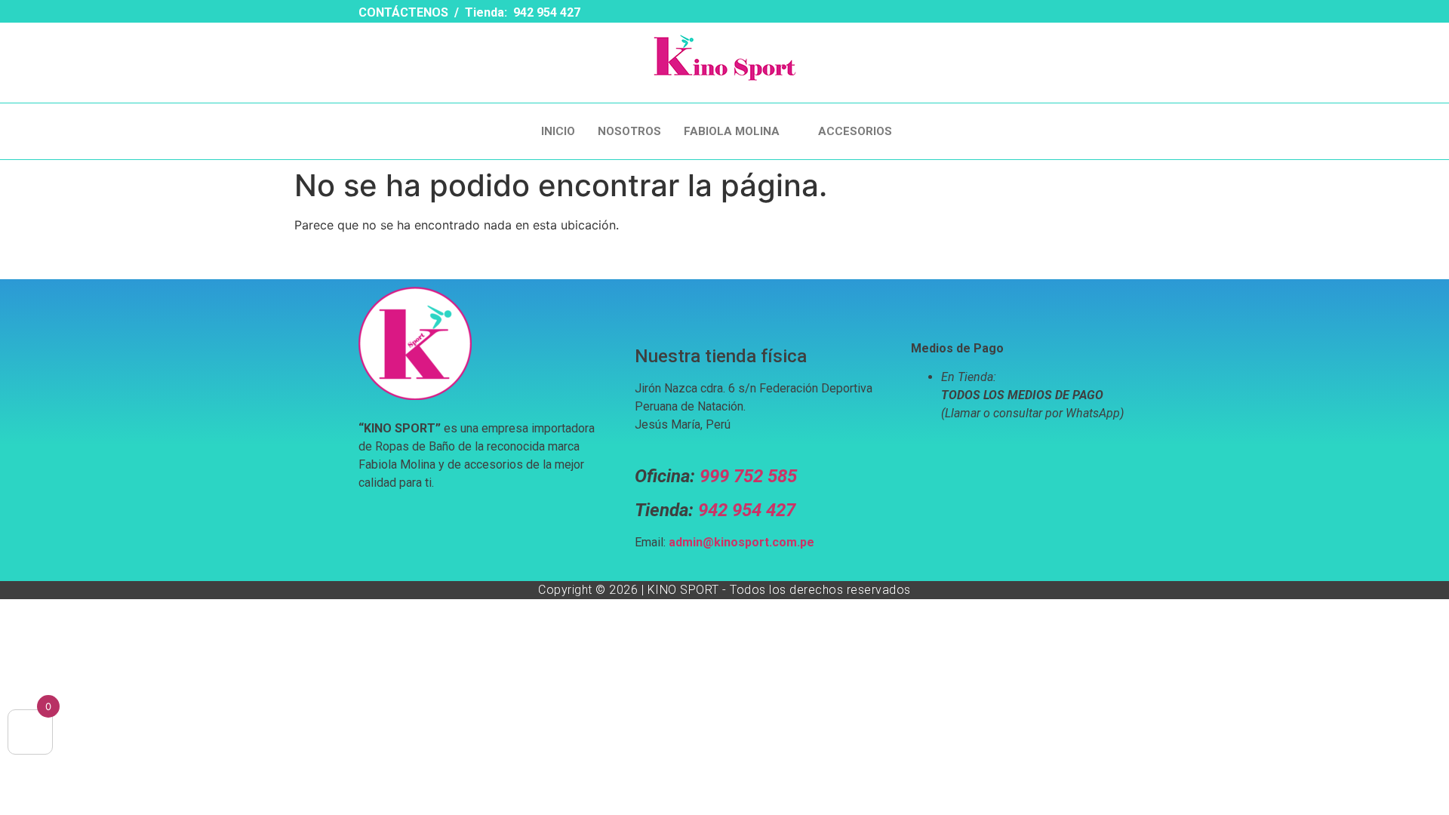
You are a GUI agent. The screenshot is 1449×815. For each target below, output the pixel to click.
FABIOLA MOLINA (732, 131)
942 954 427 (746, 510)
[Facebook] (868, 14)
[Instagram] (895, 14)
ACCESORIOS (855, 131)
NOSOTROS (629, 131)
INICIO (558, 131)
